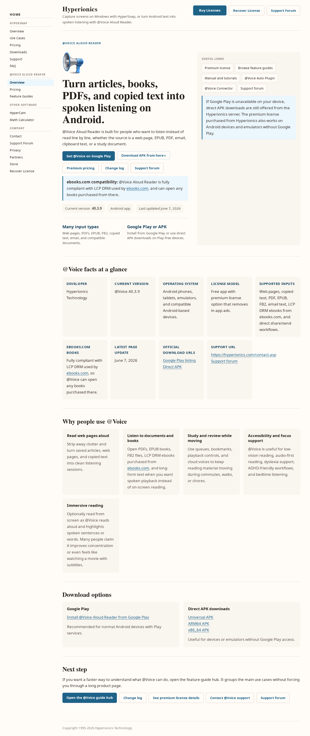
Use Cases (17, 38)
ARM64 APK (198, 623)
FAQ (13, 66)
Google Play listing (179, 360)
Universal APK (200, 617)
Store (14, 164)
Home (15, 14)
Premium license (217, 68)
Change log (114, 168)
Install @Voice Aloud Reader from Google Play (108, 617)
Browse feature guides (255, 68)
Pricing (15, 45)
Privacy (15, 150)
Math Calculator (22, 120)
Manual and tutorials (221, 78)
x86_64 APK (198, 629)
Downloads (18, 52)
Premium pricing (80, 168)
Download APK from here (142, 155)
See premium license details (176, 697)
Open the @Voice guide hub (89, 697)
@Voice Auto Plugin (260, 78)
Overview (17, 31)
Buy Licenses (209, 10)
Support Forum (21, 143)
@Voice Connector (219, 88)
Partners (16, 157)
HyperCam (18, 113)
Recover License (22, 171)
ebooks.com (137, 188)
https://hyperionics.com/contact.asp (243, 354)
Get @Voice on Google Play (88, 156)
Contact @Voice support (230, 697)
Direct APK (172, 366)
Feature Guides (21, 96)
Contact (16, 136)
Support (16, 59)
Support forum (147, 168)
